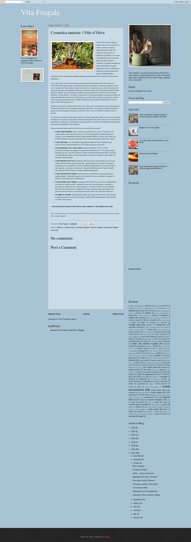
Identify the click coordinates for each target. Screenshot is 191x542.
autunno (132, 310)
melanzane (135, 365)
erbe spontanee (164, 341)
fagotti (156, 346)
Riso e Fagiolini (138, 466)
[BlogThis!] (86, 224)
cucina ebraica (147, 332)
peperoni (148, 374)
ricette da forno (135, 387)
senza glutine (155, 404)
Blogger (107, 537)
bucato (131, 315)
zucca (165, 414)
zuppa (140, 416)
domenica (164, 339)
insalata (165, 358)
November (137, 460)
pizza (131, 377)
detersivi (132, 339)
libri (145, 362)
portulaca (132, 379)
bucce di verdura (143, 315)
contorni (149, 325)
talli (130, 409)
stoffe (146, 407)
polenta (139, 377)
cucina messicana (161, 334)
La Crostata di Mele (140, 488)
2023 (133, 428)
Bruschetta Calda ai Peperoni (144, 480)
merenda (159, 365)
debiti (166, 336)
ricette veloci (144, 395)
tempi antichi (154, 409)
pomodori (163, 377)
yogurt (157, 414)
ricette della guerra (152, 387)
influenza (157, 358)
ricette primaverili (143, 392)
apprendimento (149, 308)
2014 (133, 442)
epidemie (153, 341)
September (137, 499)
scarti (149, 402)
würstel (150, 414)
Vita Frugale (40, 12)
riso (158, 397)
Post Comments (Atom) (67, 319)
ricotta (166, 395)
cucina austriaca (134, 332)
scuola (165, 402)
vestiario (142, 414)
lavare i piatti (156, 360)
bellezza (60, 227)
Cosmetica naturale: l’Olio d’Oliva (145, 484)
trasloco (150, 411)
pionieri (157, 374)
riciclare (154, 395)
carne (151, 318)
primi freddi (154, 379)
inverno (132, 360)
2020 (133, 438)
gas (150, 355)
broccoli (156, 313)
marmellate (166, 362)
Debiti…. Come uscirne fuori (143, 473)
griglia (143, 358)
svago (166, 407)
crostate (165, 327)
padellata (154, 369)
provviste (165, 381)
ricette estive (156, 390)
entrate (145, 341)
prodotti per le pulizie (151, 381)
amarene (148, 306)
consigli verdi (69, 227)
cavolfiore (153, 320)
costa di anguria (150, 327)
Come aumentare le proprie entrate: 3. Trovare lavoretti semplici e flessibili (153, 116)
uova (157, 411)
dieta (139, 339)
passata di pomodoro (152, 372)
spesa (164, 404)
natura (133, 367)
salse (168, 400)
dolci (155, 339)
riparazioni (138, 397)
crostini (131, 329)
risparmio (166, 397)
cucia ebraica (140, 329)
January (136, 517)
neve (139, 367)
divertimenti (147, 339)
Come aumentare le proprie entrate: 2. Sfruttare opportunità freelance (153, 167)
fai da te (163, 346)
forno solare (158, 351)
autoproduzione (162, 308)
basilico (131, 313)
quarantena (141, 384)
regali (150, 384)
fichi (169, 346)
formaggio (141, 351)
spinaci (131, 407)
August (136, 503)
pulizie (131, 384)
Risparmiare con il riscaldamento (145, 491)
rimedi (130, 397)
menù (151, 365)
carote (158, 318)
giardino (158, 355)
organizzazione (134, 370)
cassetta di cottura (141, 320)
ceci (161, 320)
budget (154, 315)
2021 (133, 435)
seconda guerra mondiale (138, 404)
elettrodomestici (134, 341)
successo (153, 407)
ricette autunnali (161, 384)
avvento (151, 311)
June (135, 510)
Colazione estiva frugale (148, 153)
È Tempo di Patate (140, 470)
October (136, 463)
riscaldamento (149, 397)
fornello (150, 351)
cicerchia (167, 320)
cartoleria (165, 318)
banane (166, 311)
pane (161, 370)
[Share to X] (88, 224)
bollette (148, 313)
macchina (157, 362)
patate (139, 374)
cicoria (133, 322)
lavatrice (165, 360)
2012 (133, 449)
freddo (166, 351)
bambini (158, 311)
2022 (133, 431)
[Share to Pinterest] (93, 224)
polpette (154, 377)
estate (134, 344)
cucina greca (148, 334)
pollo (147, 377)
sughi (160, 407)
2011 (133, 453)
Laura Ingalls (144, 360)
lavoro (130, 362)
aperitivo (131, 308)
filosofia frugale (142, 348)
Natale (168, 365)
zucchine (132, 416)
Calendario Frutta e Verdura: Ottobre (146, 495)
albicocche (139, 306)
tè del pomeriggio (139, 409)
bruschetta (165, 313)
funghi (137, 355)
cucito (160, 336)
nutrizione (164, 367)
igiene (150, 358)
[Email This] (83, 224)
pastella (131, 374)
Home (86, 314)
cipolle (142, 322)
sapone (141, 402)
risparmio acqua (138, 400)
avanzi (142, 311)
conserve (164, 322)
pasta (165, 372)
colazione (152, 322)
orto (145, 370)
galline (144, 355)
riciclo (160, 395)
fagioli (142, 346)
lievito (150, 362)
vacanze (165, 411)
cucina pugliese (133, 336)
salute (133, 402)
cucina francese (134, 334)
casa (130, 320)
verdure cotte (133, 414)
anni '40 (165, 306)
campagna (142, 318)
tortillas (131, 411)
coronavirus (161, 325)
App (139, 308)
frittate (152, 353)
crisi (159, 327)
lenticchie (138, 362)
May (135, 514)
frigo (146, 353)
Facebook (87, 213)
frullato (166, 353)
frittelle (159, 353)
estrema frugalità (96, 227)
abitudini (131, 306)
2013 (133, 446)
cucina (150, 330)
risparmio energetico (155, 400)
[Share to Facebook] (91, 224)
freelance (131, 353)
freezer (139, 353)
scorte (156, 402)
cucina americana (162, 329)
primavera (143, 379)
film (132, 348)
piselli (166, 374)
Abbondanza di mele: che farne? (145, 477)
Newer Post (54, 314)
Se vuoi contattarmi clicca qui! (140, 91)
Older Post (117, 314)
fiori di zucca (158, 348)
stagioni (138, 407)
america (157, 306)
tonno (165, 409)
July (135, 507)
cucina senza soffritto (147, 336)
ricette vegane (156, 392)
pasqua (138, 372)
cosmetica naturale (82, 227)
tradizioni (140, 411)
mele (144, 365)
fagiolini (149, 346)
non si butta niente (150, 367)
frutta (130, 355)
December (137, 456)
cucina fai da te (161, 332)
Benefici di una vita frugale (149, 128)
